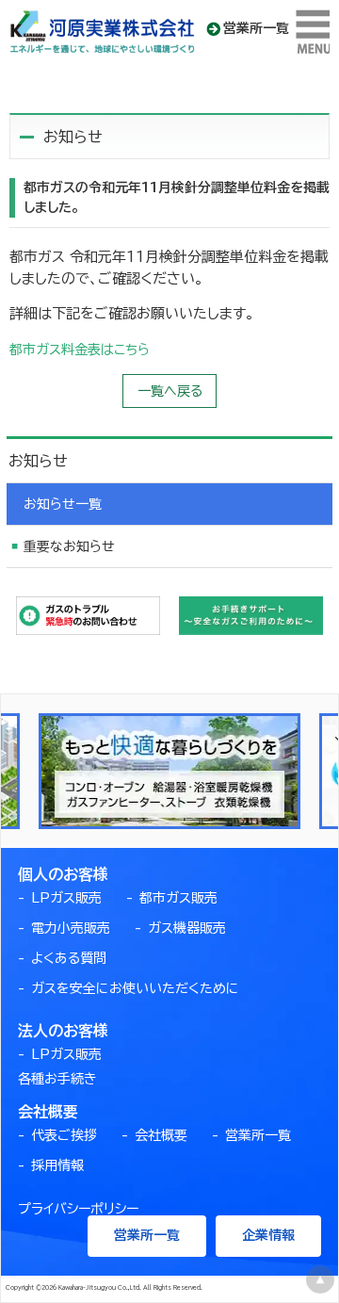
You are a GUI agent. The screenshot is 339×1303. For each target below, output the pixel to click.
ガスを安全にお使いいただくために (135, 988)
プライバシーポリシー (78, 1208)
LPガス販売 (66, 897)
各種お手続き (57, 1078)
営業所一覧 (256, 28)
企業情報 (268, 1235)
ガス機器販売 (187, 928)
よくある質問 (68, 958)
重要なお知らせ (69, 546)
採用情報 (57, 1165)
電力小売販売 (70, 928)
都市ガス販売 (178, 897)
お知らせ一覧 (63, 504)
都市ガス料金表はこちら (79, 349)
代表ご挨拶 (64, 1135)
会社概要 (161, 1135)
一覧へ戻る (169, 391)
